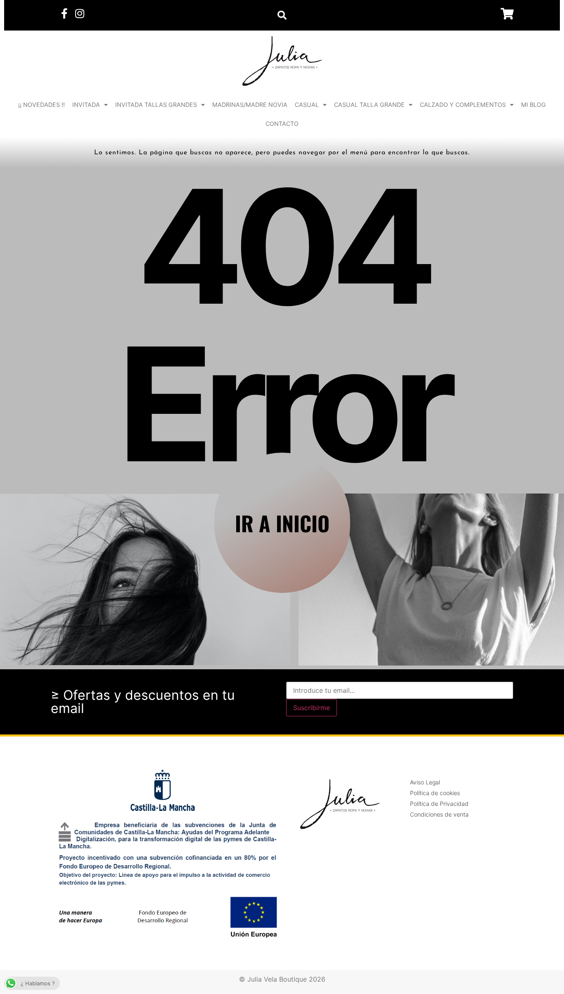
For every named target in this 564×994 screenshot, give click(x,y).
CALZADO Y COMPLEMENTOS (463, 104)
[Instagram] (79, 13)
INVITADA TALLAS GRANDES (156, 104)
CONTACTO (282, 123)
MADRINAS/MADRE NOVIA (249, 104)
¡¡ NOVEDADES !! (41, 104)
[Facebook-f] (64, 13)
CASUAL (307, 104)
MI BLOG (533, 104)
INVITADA (86, 104)
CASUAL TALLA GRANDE (369, 104)
